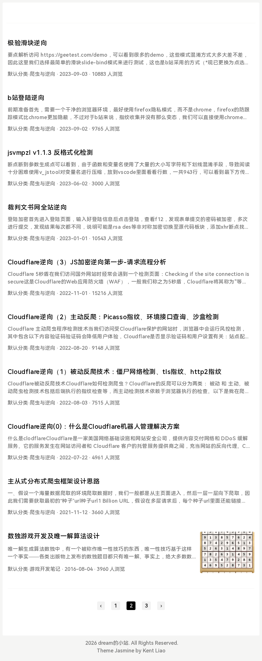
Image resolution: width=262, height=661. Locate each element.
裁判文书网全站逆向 (37, 207)
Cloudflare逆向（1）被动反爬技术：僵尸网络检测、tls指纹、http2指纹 (114, 372)
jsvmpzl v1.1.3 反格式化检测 (50, 152)
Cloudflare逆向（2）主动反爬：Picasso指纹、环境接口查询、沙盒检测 (113, 317)
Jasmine (124, 651)
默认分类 (18, 74)
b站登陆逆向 (26, 98)
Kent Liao (154, 651)
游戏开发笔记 (45, 569)
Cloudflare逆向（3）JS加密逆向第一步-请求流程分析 (87, 262)
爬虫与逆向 (42, 74)
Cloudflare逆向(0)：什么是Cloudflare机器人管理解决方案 (94, 426)
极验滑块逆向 (27, 43)
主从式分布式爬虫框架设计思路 (54, 481)
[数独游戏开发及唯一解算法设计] (227, 552)
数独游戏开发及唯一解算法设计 (54, 536)
